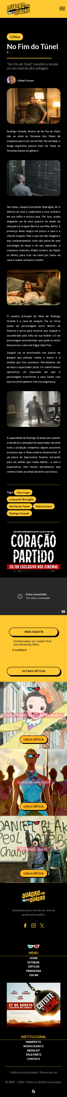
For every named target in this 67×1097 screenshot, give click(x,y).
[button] (62, 8)
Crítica (15, 37)
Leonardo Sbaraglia (21, 499)
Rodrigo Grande (19, 513)
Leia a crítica (34, 739)
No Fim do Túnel (19, 506)
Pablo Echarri (44, 506)
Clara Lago (23, 492)
